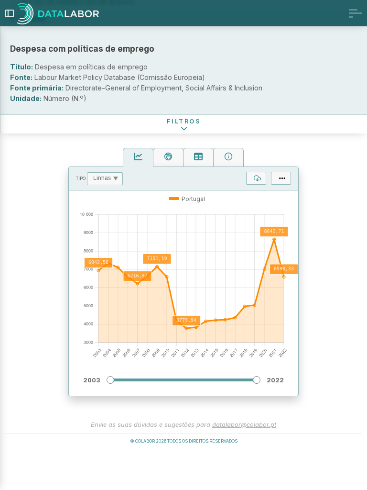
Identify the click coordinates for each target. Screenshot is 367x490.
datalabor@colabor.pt (244, 424)
